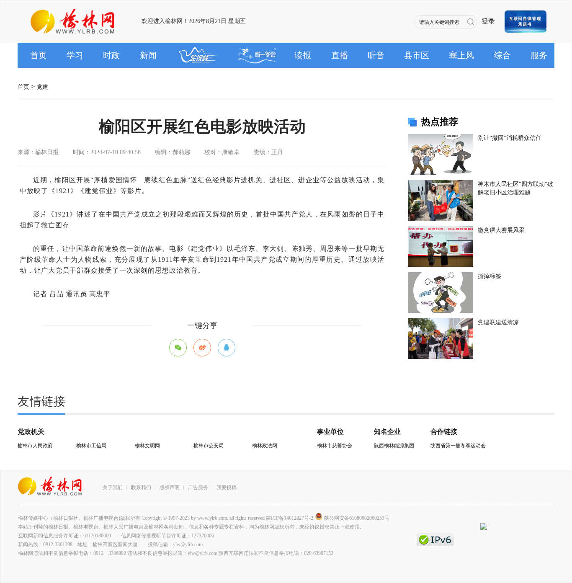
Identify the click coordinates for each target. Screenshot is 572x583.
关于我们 (113, 487)
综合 (502, 55)
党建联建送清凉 (498, 322)
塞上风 (461, 55)
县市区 (416, 55)
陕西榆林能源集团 (394, 446)
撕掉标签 (489, 276)
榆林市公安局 (208, 446)
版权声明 (170, 487)
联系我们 (141, 487)
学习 (75, 55)
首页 (38, 55)
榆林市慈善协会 (334, 446)
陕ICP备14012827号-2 (289, 518)
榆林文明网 (147, 446)
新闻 (148, 55)
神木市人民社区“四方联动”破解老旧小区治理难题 (515, 188)
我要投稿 (226, 487)
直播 (339, 55)
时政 (111, 55)
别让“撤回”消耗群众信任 (509, 138)
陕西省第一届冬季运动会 (458, 446)
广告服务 (198, 487)
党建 (42, 84)
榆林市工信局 (91, 446)
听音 (376, 55)
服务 (539, 55)
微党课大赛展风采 (501, 230)
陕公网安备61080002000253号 (356, 518)
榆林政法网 (264, 446)
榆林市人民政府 (35, 446)
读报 (302, 55)
